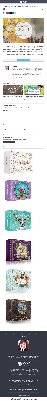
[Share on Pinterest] (9, 13)
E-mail (4, 129)
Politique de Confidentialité (8, 137)
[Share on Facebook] (7, 13)
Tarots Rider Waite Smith (20, 380)
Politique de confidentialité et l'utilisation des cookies (20, 399)
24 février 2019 (27, 99)
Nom (4, 124)
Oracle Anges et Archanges (28, 381)
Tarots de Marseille (11, 380)
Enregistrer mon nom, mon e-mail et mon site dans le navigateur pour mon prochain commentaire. (21, 134)
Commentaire (5, 110)
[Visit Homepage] (23, 2)
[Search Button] (43, 1)
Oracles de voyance (35, 380)
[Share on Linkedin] (13, 13)
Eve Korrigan (8, 9)
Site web (25, 129)
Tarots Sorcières (28, 380)
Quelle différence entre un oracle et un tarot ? (23, 394)
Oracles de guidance (18, 381)
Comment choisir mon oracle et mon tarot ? (23, 395)
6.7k (30, 99)
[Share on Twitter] (11, 13)
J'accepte (33, 399)
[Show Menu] (3, 1)
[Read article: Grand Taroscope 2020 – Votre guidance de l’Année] (13, 90)
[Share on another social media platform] (15, 13)
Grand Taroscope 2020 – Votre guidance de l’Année (12, 96)
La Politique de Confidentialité (22, 139)
